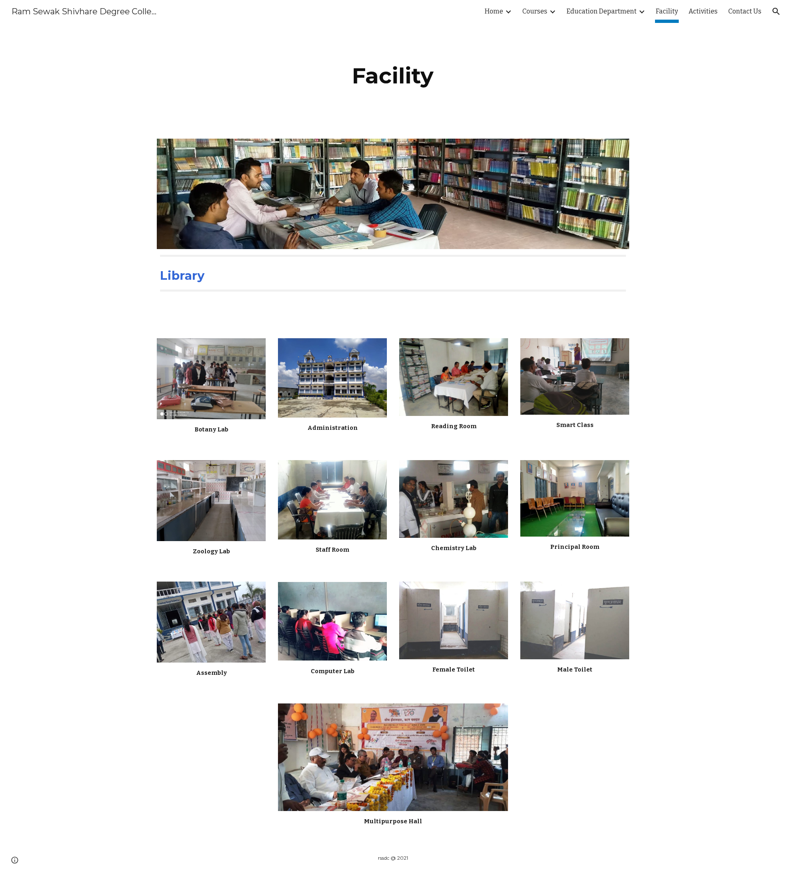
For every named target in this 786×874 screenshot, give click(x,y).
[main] (393, 76)
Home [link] (494, 11)
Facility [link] (667, 11)
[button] (776, 11)
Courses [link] (534, 11)
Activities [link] (703, 11)
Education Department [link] (602, 11)
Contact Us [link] (744, 11)
